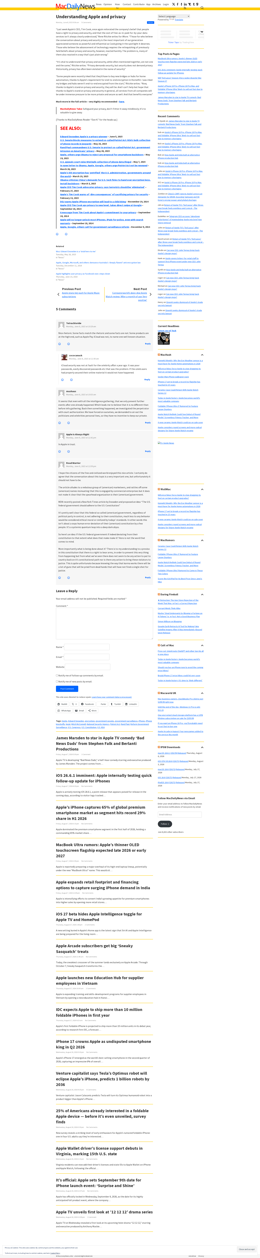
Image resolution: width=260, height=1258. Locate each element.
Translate (179, 19)
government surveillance (126, 721)
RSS (185, 8)
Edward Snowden (76, 721)
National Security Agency (98, 724)
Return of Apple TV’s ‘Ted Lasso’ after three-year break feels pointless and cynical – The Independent (181, 208)
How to (117, 6)
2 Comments (90, 925)
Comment (62, 605)
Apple (64, 721)
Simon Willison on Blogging (170, 621)
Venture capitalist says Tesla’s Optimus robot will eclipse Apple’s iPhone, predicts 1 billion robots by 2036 (102, 1078)
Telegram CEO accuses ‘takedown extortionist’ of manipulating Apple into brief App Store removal (180, 219)
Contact (127, 4)
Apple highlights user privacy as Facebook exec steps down (83, 273)
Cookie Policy (55, 1253)
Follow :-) (165, 823)
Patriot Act (115, 724)
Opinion (108, 4)
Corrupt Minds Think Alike (169, 608)
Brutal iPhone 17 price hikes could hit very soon (179, 675)
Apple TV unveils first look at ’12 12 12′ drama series (104, 1212)
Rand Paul (125, 724)
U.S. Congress (74, 727)
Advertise (192, 1256)
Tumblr (194, 4)
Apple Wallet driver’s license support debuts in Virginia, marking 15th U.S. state (99, 1150)
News (99, 4)
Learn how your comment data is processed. (112, 697)
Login (166, 4)
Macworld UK (168, 693)
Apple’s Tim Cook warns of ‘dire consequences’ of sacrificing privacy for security (104, 194)
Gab (197, 4)
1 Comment (85, 754)
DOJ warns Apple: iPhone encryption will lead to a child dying (93, 201)
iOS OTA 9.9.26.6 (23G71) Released (173, 761)
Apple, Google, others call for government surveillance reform (94, 226)
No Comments (86, 786)
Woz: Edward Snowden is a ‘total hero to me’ (76, 251)
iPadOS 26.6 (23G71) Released (171, 782)
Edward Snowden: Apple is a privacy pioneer (83, 136)
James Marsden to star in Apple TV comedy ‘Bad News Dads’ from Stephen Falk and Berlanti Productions (100, 743)
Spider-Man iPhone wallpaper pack (173, 376)
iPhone (142, 721)
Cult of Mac (167, 645)
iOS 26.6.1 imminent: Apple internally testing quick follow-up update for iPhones (104, 778)
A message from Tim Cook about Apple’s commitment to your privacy (98, 212)
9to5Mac (166, 489)
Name (60, 647)
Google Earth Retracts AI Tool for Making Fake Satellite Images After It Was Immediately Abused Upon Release (180, 629)
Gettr (181, 4)
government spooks (105, 721)
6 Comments (91, 1090)
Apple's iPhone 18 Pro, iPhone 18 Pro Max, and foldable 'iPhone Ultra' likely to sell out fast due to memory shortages (180, 89)
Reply (148, 343)
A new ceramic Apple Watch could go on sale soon (180, 422)
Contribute (139, 4)
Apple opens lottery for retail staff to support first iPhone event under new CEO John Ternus (179, 261)
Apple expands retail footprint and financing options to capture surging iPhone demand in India (103, 884)
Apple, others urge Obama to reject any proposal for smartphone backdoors (102, 154)
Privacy (201, 1256)
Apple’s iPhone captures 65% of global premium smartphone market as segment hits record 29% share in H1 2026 (101, 812)
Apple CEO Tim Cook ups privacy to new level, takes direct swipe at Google (101, 205)
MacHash (166, 354)
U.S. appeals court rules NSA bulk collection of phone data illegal (95, 161)
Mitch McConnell (78, 724)
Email (59, 656)
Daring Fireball (169, 594)
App (148, 4)
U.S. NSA (101, 727)
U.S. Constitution (89, 727)
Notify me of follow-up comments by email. (81, 675)
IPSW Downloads (170, 747)
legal (68, 724)
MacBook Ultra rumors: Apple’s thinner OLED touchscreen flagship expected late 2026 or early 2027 (101, 850)
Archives (156, 4)
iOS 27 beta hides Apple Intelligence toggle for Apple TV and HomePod (99, 916)
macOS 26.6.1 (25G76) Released (172, 753)
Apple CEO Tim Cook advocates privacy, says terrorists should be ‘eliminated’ (102, 187)
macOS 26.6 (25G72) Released (171, 769)
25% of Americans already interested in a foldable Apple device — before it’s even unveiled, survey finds (102, 1116)
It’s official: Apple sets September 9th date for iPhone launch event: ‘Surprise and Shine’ (98, 1182)
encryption (90, 721)
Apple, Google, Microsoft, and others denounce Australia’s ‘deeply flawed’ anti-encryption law (98, 262)
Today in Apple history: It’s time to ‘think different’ (180, 680)
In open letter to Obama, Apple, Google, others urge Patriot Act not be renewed (103, 165)
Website (60, 666)
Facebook (177, 4)
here (121, 101)
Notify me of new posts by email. (75, 681)
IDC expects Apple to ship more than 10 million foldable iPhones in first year (99, 1012)
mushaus (71, 391)
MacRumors (168, 540)
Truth (189, 4)
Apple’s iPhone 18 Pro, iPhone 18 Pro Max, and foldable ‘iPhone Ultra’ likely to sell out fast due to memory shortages (180, 135)
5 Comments (86, 22)
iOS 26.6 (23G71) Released (169, 777)
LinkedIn (185, 4)
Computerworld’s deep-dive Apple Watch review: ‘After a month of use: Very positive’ (126, 296)
